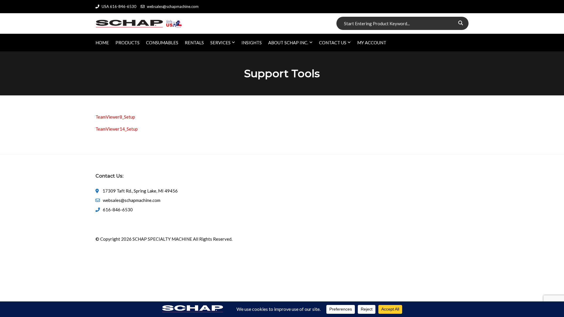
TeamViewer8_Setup (115, 116)
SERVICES (220, 42)
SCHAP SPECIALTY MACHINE (162, 239)
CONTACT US (332, 42)
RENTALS (194, 42)
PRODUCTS (127, 42)
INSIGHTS (251, 42)
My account (371, 42)
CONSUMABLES (162, 42)
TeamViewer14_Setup (116, 128)
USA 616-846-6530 (119, 6)
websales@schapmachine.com (173, 6)
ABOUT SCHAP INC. (288, 42)
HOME (102, 42)
